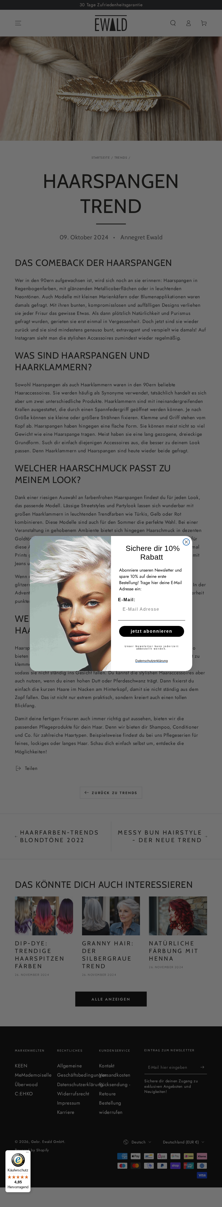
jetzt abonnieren (151, 631)
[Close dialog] (186, 542)
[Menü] (27, 1153)
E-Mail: (127, 599)
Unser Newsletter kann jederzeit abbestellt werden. (152, 647)
